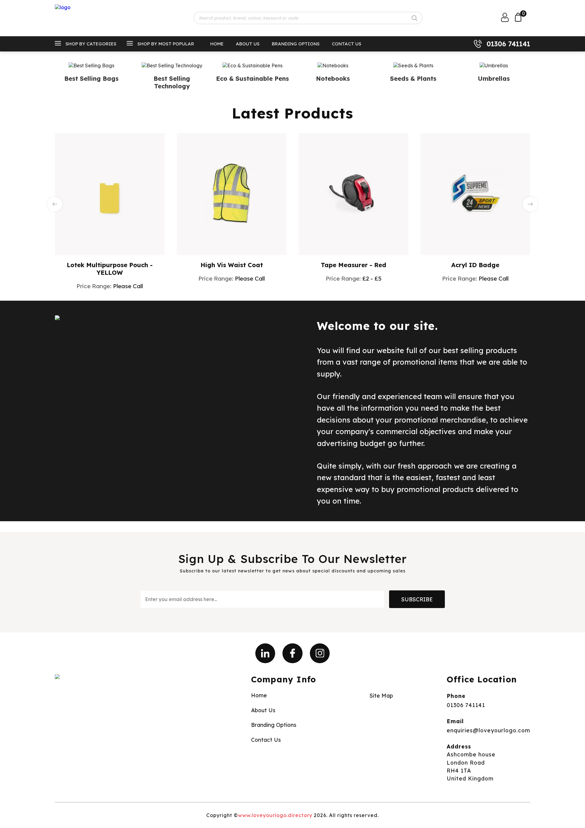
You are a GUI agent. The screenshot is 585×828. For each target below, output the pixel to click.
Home (217, 44)
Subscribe (417, 599)
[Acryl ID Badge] (475, 193)
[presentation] (55, 204)
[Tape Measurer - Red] (353, 193)
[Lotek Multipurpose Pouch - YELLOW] (109, 193)
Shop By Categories (91, 44)
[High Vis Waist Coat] (231, 193)
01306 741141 (508, 44)
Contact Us (346, 44)
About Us (248, 44)
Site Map (381, 695)
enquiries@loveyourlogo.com (488, 730)
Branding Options (296, 44)
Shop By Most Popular (165, 44)
